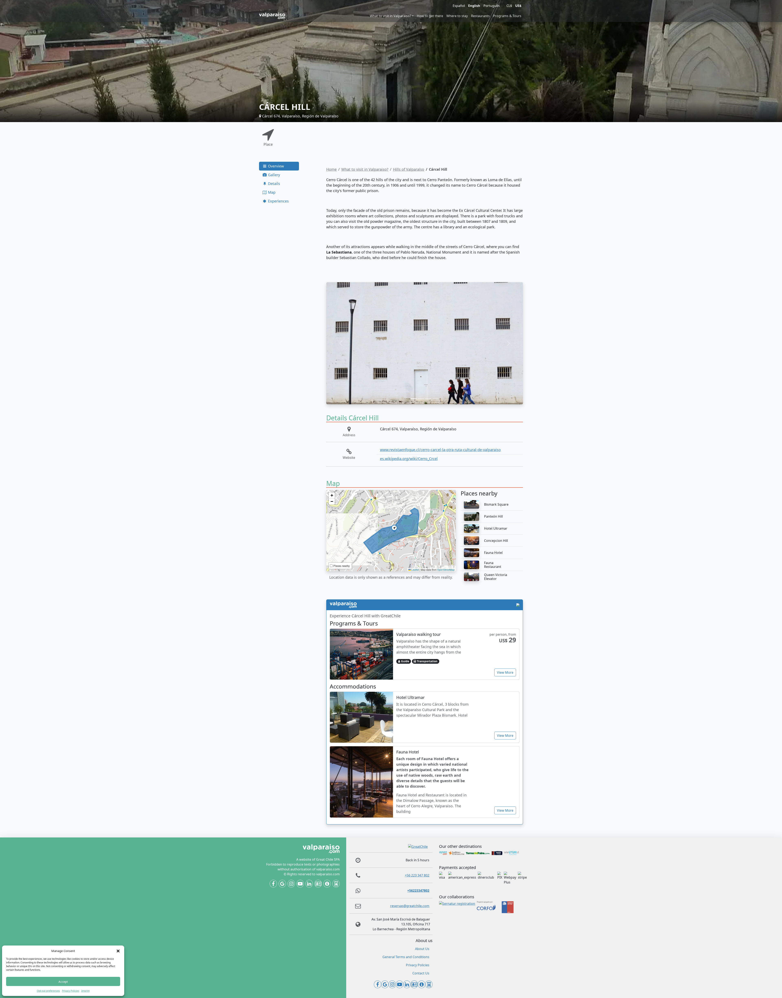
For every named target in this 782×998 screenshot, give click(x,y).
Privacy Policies (70, 991)
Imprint (85, 991)
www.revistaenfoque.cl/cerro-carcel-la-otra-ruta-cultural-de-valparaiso (440, 449)
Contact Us (420, 973)
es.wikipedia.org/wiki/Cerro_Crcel (409, 458)
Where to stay (457, 16)
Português (491, 5)
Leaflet (415, 569)
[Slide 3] (428, 398)
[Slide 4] (436, 398)
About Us (422, 949)
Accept (63, 981)
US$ (518, 5)
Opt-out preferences (48, 991)
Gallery (273, 174)
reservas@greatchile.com (409, 906)
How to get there (430, 16)
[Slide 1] (414, 398)
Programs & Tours (507, 16)
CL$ (509, 5)
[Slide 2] (421, 398)
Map (271, 192)
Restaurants (480, 16)
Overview (275, 166)
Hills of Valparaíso (408, 169)
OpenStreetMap (446, 569)
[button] (118, 951)
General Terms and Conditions (405, 957)
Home (331, 169)
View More (505, 672)
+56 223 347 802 (417, 875)
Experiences (278, 201)
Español (459, 5)
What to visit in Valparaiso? (390, 16)
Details (273, 183)
